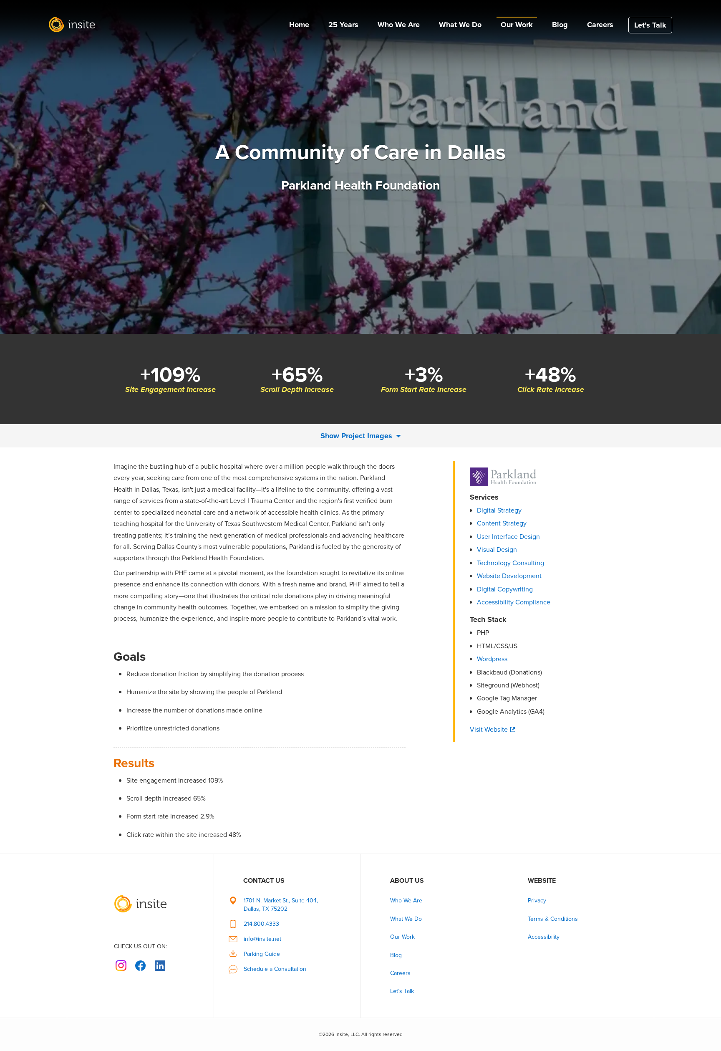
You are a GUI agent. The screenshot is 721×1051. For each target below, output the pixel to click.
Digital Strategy (499, 510)
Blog (560, 24)
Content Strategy (502, 523)
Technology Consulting (510, 563)
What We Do (460, 24)
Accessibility (544, 936)
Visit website (489, 730)
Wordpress (492, 659)
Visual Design (497, 549)
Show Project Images (357, 435)
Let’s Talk (650, 25)
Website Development (509, 576)
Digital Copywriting (505, 589)
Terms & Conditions (553, 919)
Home (299, 24)
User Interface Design (508, 536)
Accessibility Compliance (513, 602)
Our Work (517, 24)
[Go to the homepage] (140, 898)
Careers (600, 24)
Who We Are (399, 24)
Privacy (537, 900)
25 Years (343, 24)
